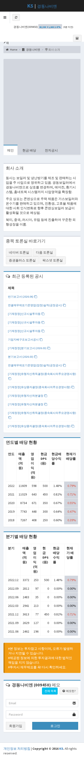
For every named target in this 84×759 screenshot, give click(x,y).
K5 (61, 748)
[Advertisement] (42, 100)
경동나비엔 (47, 6)
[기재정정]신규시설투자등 (24, 313)
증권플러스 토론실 (22, 260)
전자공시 (51, 150)
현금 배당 (29, 150)
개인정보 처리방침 (17, 748)
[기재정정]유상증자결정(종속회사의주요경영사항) (39, 387)
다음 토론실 (44, 252)
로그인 (55, 726)
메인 (10, 150)
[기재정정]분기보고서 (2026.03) (27, 348)
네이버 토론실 (19, 252)
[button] (5, 17)
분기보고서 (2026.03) (21, 356)
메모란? (71, 691)
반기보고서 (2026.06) (21, 296)
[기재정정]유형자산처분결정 (26, 395)
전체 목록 (50, 691)
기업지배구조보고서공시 (23, 339)
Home (13, 49)
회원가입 (15, 726)
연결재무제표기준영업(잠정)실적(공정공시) (35, 305)
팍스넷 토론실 (52, 260)
